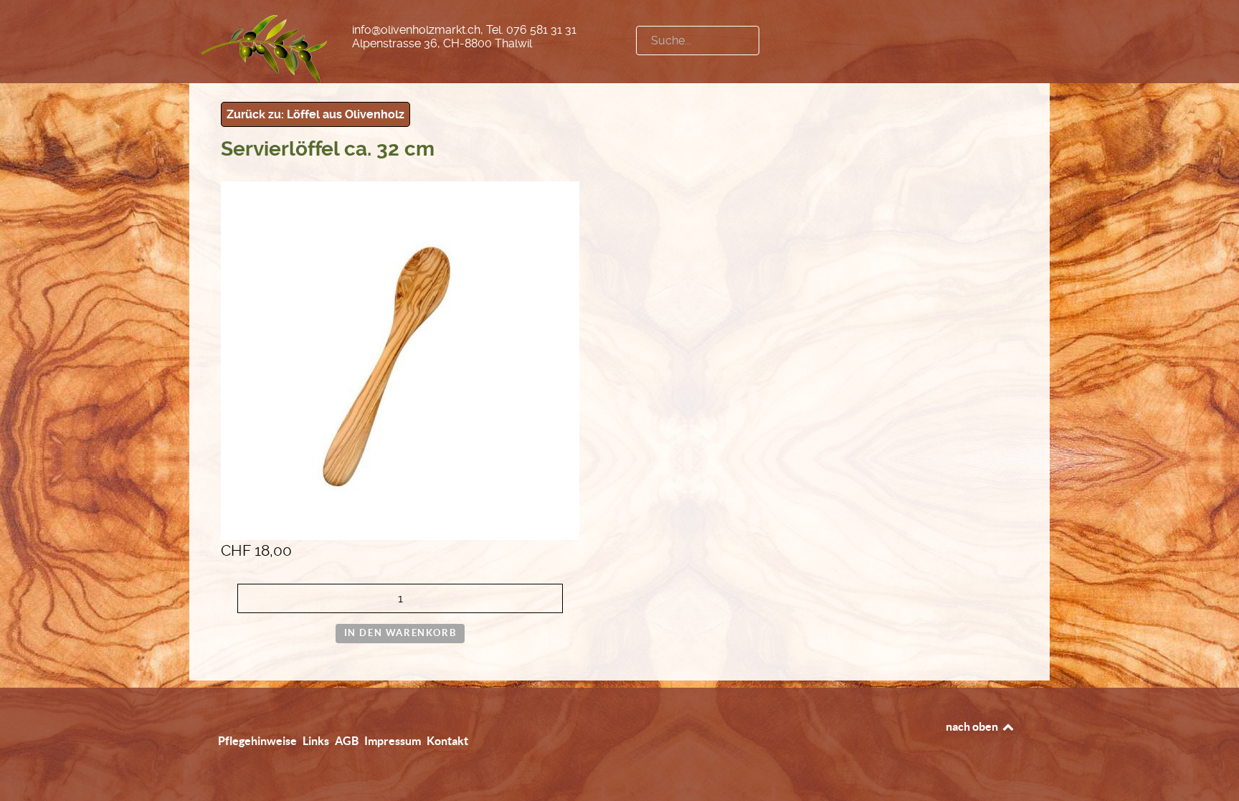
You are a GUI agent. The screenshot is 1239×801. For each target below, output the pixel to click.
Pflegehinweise (257, 740)
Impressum (392, 740)
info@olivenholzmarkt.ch (416, 30)
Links (316, 740)
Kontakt (447, 740)
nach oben (973, 726)
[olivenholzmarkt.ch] (265, 46)
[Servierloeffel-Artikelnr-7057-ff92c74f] (400, 359)
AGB (347, 740)
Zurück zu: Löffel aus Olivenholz (315, 114)
